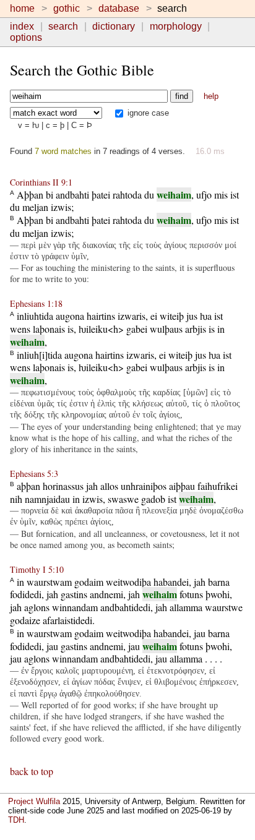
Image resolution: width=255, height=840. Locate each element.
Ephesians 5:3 (34, 473)
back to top (31, 771)
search (63, 26)
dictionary (113, 26)
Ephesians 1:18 (36, 303)
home (22, 8)
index (22, 26)
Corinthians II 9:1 (41, 182)
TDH (16, 820)
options (26, 37)
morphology (176, 26)
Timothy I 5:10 (37, 569)
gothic (66, 8)
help (211, 96)
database (118, 8)
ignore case (147, 113)
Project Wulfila (34, 801)
